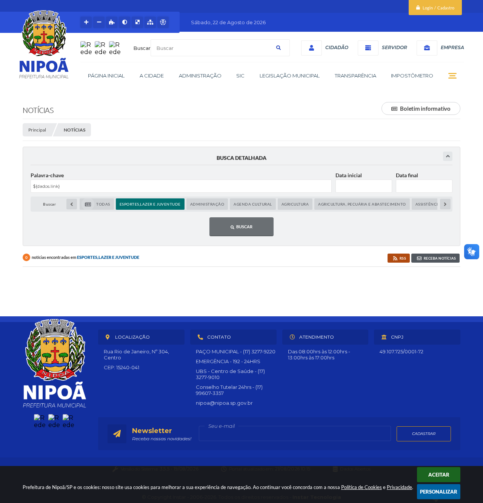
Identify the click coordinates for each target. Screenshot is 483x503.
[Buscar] (278, 47)
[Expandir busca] (447, 156)
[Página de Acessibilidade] (163, 22)
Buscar (142, 48)
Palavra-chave (47, 175)
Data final (407, 175)
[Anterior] (71, 204)
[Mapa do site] (150, 22)
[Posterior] (445, 204)
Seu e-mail (221, 426)
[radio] (97, 204)
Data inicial (348, 175)
